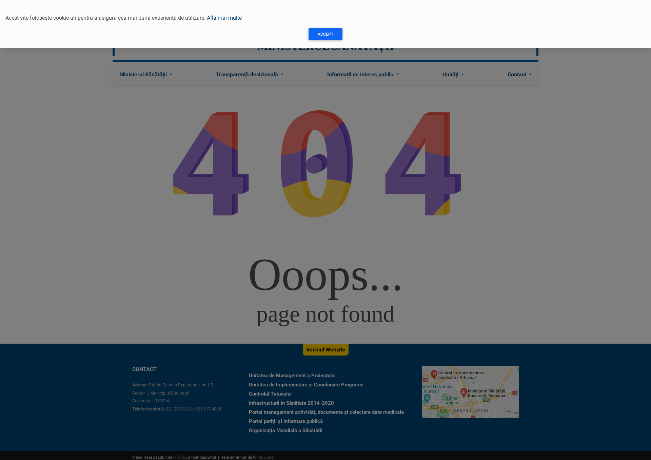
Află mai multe (224, 18)
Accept (325, 34)
